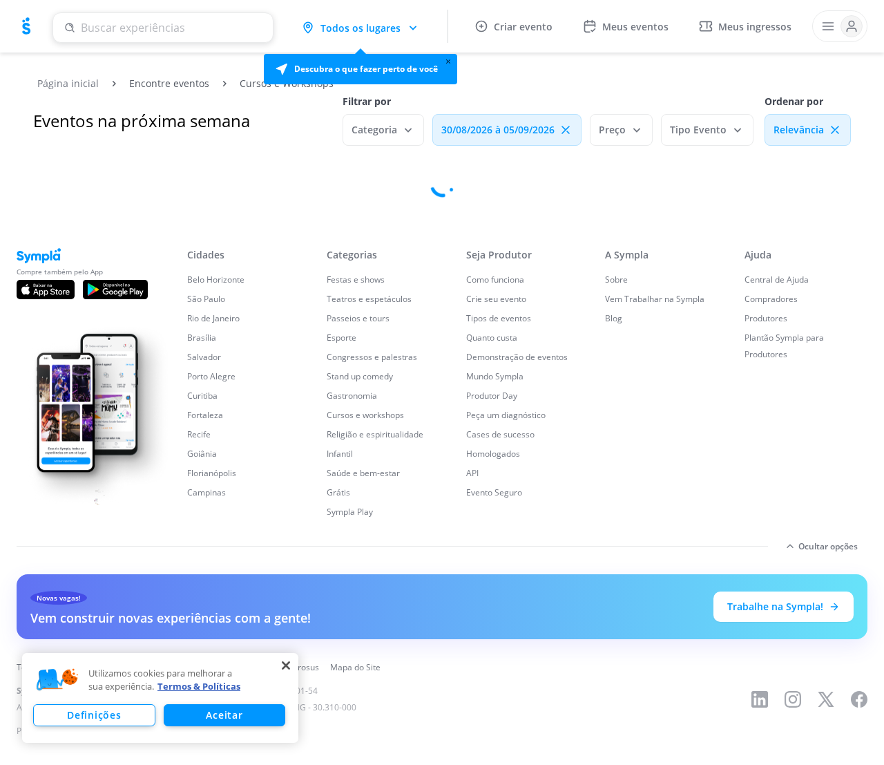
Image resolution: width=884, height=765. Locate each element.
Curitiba (202, 396)
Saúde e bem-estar (363, 473)
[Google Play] (115, 289)
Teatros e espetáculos (369, 299)
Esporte (341, 337)
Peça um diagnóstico (506, 415)
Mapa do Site (355, 667)
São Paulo (206, 299)
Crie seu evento (496, 299)
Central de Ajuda (776, 279)
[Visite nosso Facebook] (859, 699)
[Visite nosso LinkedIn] (759, 699)
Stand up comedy (360, 376)
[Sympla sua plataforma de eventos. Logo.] (26, 26)
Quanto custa (491, 337)
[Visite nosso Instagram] (793, 699)
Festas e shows (356, 279)
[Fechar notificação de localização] (448, 61)
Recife (199, 434)
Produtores (765, 318)
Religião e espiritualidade (375, 434)
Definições (94, 714)
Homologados (493, 454)
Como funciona (495, 279)
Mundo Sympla (494, 376)
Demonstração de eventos (517, 357)
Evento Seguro (494, 492)
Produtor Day (491, 396)
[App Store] (46, 289)
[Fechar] (286, 665)
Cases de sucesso (500, 434)
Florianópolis (211, 473)
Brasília (201, 337)
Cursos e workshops (365, 415)
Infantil (340, 454)
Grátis (338, 492)
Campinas (206, 492)
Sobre (616, 279)
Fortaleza (205, 415)
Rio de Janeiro (213, 318)
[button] (360, 69)
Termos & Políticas (198, 686)
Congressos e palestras (372, 357)
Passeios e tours (358, 318)
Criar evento (523, 26)
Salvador (204, 357)
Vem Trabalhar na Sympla (654, 299)
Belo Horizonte (215, 279)
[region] (160, 698)
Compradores (771, 299)
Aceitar (224, 714)
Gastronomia (352, 396)
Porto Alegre (211, 376)
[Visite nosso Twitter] (826, 699)
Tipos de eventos (498, 318)
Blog (613, 318)
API (472, 473)
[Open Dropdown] (839, 26)
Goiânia (202, 454)
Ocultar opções (828, 546)
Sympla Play (350, 512)
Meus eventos (635, 26)
